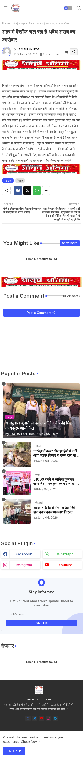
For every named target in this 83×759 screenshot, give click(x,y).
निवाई (15, 23)
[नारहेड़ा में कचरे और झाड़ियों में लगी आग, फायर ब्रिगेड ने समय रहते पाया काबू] (17, 454)
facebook (24, 554)
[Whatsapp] (37, 190)
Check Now (29, 741)
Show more (69, 243)
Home (6, 23)
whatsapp (65, 554)
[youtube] (41, 718)
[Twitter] (27, 190)
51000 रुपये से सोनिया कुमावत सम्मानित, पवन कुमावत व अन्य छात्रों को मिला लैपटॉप (56, 481)
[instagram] (48, 718)
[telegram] (55, 718)
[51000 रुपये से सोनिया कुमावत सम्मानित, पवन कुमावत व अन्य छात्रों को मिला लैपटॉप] (17, 483)
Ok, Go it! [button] (14, 751)
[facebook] (28, 718)
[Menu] (5, 8)
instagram (24, 565)
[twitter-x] (34, 718)
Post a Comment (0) (42, 313)
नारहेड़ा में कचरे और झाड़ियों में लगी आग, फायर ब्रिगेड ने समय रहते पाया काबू (56, 453)
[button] (68, 8)
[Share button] (46, 190)
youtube (65, 565)
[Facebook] (18, 190)
